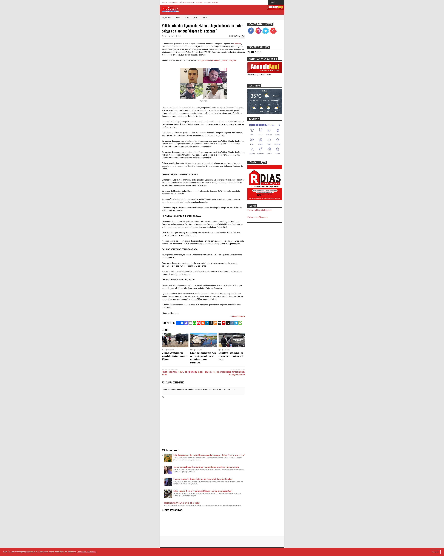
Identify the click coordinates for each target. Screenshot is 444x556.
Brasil (196, 17)
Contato (164, 2)
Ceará (187, 17)
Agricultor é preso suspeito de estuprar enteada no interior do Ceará (231, 356)
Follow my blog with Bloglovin (259, 210)
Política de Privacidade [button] (86, 552)
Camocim (237, 44)
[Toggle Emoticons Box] (163, 397)
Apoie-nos (207, 2)
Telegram (232, 60)
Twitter (224, 60)
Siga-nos (215, 2)
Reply (165, 36)
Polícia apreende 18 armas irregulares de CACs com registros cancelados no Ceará (202, 491)
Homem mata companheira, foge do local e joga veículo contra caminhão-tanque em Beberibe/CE (203, 357)
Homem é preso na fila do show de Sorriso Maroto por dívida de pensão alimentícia (202, 479)
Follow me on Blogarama (257, 217)
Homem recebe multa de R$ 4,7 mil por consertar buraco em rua (182, 373)
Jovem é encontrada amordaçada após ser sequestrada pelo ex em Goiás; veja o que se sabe (206, 467)
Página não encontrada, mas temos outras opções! (182, 502)
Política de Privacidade (186, 2)
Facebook (216, 60)
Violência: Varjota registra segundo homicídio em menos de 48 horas (174, 356)
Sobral (178, 17)
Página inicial (166, 17)
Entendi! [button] (435, 552)
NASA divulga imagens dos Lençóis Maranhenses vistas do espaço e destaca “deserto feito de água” (209, 455)
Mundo (205, 17)
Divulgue (199, 2)
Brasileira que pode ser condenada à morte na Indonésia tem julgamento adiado (225, 373)
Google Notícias (204, 60)
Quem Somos (173, 2)
